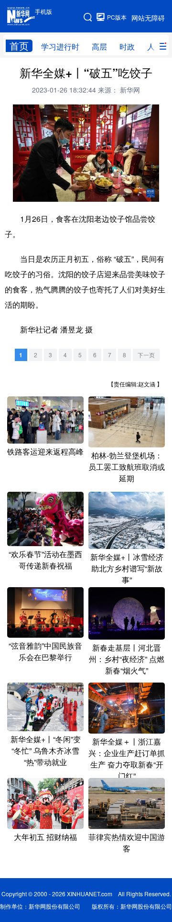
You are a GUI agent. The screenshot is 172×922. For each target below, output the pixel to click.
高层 (99, 46)
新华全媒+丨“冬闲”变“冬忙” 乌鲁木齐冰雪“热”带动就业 (46, 750)
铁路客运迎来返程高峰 (45, 451)
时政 (127, 46)
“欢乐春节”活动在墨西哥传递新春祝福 (45, 560)
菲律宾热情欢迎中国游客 (126, 842)
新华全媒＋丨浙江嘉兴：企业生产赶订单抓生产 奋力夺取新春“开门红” (126, 758)
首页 (19, 46)
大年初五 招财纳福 (45, 836)
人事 (154, 46)
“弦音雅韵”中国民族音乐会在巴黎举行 (45, 651)
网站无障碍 (148, 17)
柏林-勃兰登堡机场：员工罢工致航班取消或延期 (126, 467)
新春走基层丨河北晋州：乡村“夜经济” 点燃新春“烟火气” (126, 659)
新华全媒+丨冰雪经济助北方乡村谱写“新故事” (126, 568)
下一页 (146, 355)
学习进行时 (60, 46)
